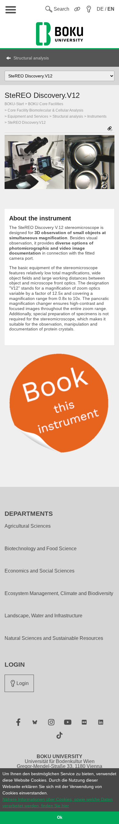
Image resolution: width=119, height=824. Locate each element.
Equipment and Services (28, 116)
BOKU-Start (14, 104)
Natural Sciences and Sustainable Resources (54, 638)
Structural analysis (31, 57)
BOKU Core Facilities (45, 104)
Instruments (96, 116)
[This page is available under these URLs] (109, 129)
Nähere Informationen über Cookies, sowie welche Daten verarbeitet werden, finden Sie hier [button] (57, 802)
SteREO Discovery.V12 (27, 122)
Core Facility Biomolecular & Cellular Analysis (45, 110)
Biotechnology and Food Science (41, 548)
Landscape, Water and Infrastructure (43, 615)
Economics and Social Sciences (39, 571)
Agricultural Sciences (28, 526)
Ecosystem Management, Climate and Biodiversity (59, 593)
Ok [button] (59, 817)
